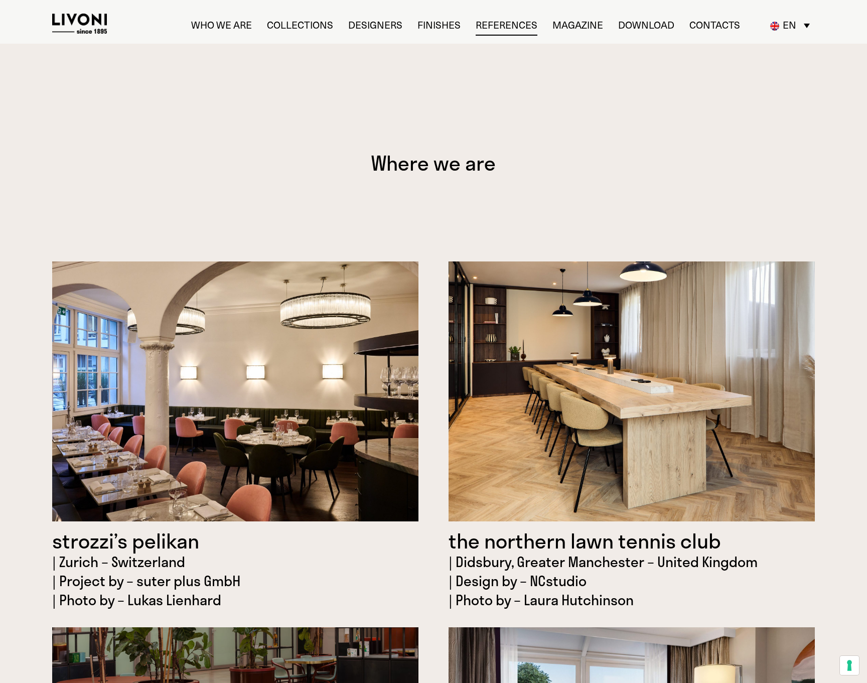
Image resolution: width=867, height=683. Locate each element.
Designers (375, 25)
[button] (790, 25)
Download (646, 25)
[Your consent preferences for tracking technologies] (849, 665)
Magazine (577, 25)
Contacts (714, 25)
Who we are (221, 25)
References (506, 25)
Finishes (439, 25)
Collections (300, 25)
